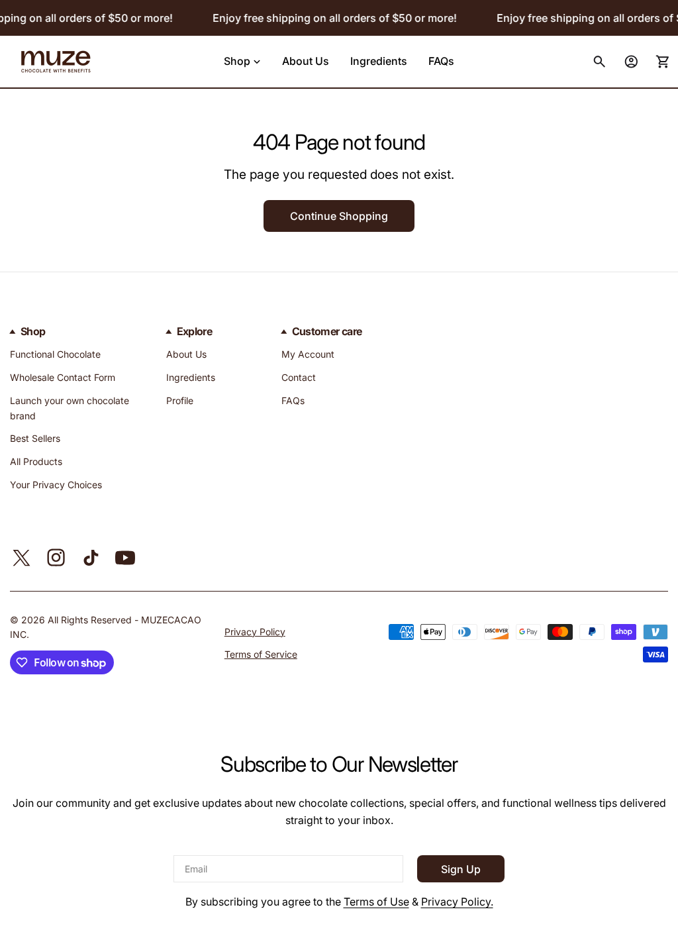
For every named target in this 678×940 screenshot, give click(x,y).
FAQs (293, 400)
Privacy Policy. (457, 901)
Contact (298, 377)
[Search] (599, 61)
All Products (36, 461)
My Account (307, 354)
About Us (186, 354)
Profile (179, 400)
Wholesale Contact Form (62, 377)
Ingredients (190, 377)
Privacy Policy (254, 631)
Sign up (461, 869)
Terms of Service (260, 654)
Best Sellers (35, 438)
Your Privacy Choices (56, 484)
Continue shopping (339, 216)
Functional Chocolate (55, 354)
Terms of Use (376, 901)
